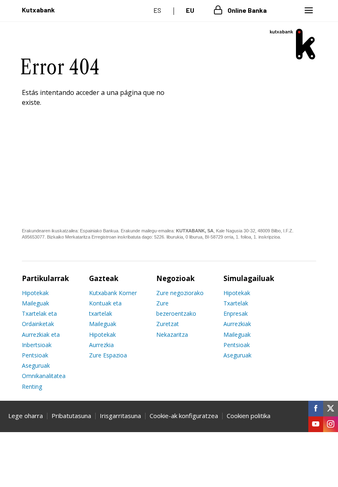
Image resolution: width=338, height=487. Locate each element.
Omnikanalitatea (44, 376)
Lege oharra (25, 415)
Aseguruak (36, 365)
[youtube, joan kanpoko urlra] (315, 424)
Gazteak (103, 278)
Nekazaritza (172, 334)
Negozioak (175, 278)
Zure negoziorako (180, 293)
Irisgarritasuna (120, 415)
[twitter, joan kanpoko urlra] (330, 408)
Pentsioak (35, 355)
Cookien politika (248, 415)
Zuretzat (167, 324)
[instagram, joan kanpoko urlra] (330, 424)
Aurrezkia (101, 345)
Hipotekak (35, 293)
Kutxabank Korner (113, 293)
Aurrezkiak (237, 324)
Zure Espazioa (108, 355)
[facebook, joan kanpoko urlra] (315, 408)
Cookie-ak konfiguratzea (184, 415)
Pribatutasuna (71, 415)
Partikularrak (45, 278)
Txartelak (235, 303)
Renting (32, 386)
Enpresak (235, 313)
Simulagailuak (248, 278)
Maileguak (35, 303)
